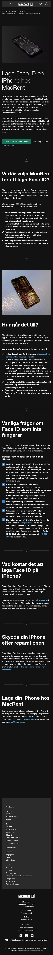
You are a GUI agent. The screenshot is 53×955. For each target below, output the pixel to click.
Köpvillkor (9, 870)
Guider (21, 11)
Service (13, 11)
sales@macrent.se (16, 722)
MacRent (5, 11)
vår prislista (26, 522)
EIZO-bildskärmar (13, 843)
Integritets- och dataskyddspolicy (19, 876)
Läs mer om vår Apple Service (17, 141)
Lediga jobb (10, 878)
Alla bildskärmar (12, 840)
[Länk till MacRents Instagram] (26, 936)
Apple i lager (11, 881)
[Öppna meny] (6, 3)
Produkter (10, 807)
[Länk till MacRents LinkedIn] (32, 936)
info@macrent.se (26, 927)
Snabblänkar (11, 848)
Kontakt (9, 867)
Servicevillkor (11, 873)
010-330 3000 (8, 145)
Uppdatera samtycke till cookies (31, 950)
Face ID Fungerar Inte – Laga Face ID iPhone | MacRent (20, 14)
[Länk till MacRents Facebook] (20, 936)
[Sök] (11, 4)
